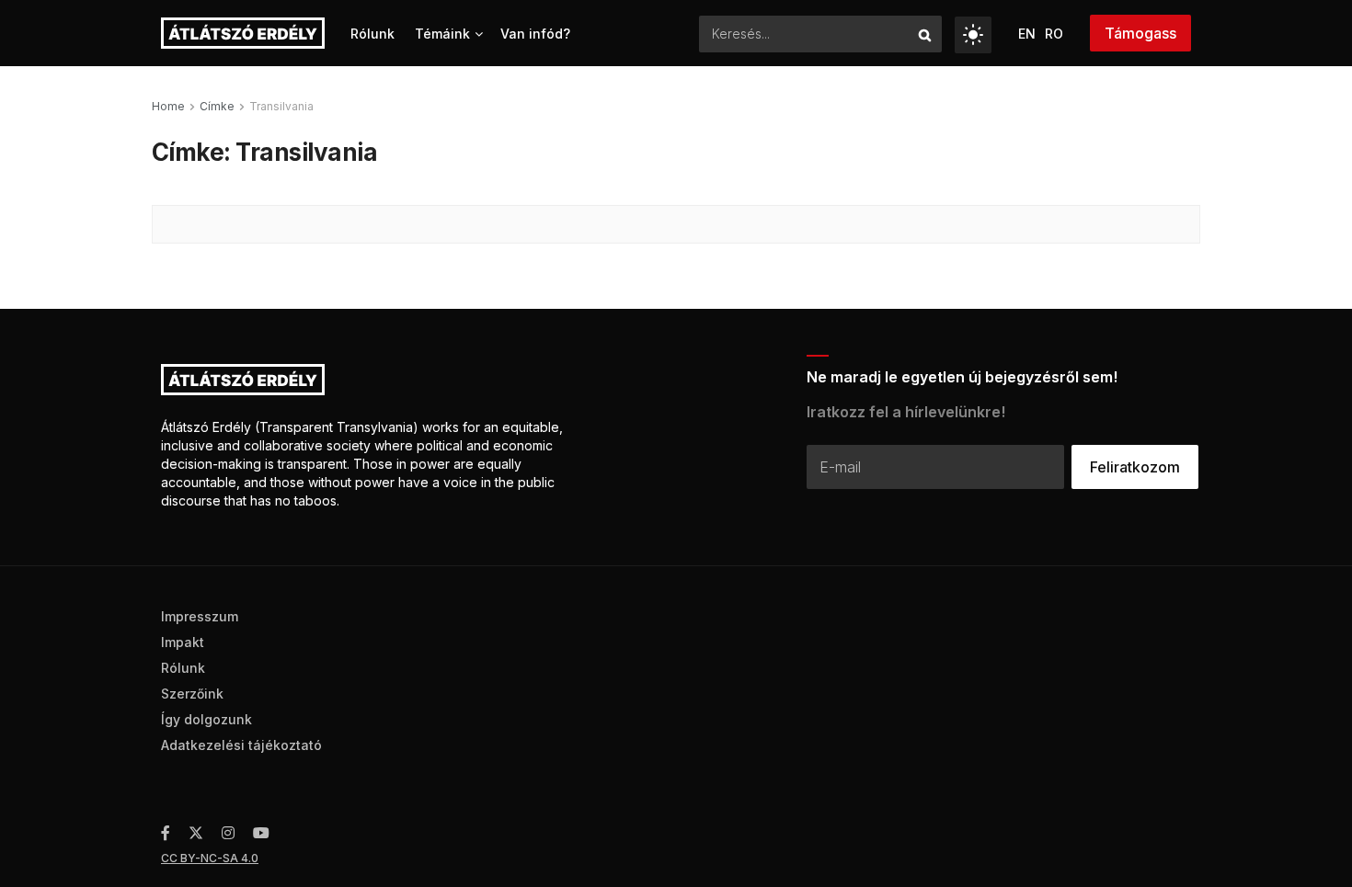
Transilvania (281, 106)
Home (168, 106)
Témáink (442, 33)
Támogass (1140, 33)
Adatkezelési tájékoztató (241, 745)
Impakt (182, 642)
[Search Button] (926, 34)
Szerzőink (192, 693)
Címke (217, 106)
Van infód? (535, 33)
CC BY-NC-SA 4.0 (209, 858)
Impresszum (199, 616)
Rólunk (372, 33)
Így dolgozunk (206, 719)
